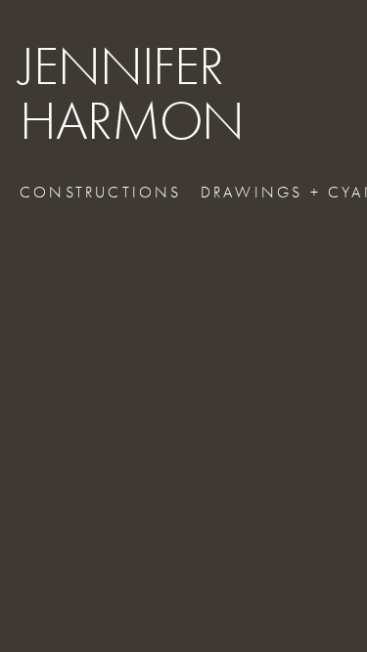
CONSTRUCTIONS (101, 192)
